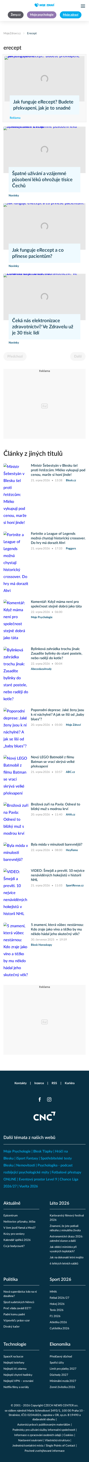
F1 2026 (55, 1316)
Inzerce (39, 1083)
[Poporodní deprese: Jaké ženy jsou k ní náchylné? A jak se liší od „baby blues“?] (15, 729)
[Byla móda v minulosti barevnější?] (15, 852)
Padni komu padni (14, 1314)
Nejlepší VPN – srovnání (18, 1381)
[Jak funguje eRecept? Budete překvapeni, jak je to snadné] (44, 78)
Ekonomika (60, 1344)
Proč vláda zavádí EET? (17, 1308)
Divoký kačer (11, 1326)
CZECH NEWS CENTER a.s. (61, 1405)
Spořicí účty (57, 1362)
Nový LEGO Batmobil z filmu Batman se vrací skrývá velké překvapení (53, 761)
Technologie (14, 1344)
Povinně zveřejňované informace (45, 1451)
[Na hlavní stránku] (44, 5)
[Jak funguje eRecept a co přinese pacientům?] (44, 226)
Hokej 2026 (57, 1304)
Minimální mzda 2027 (63, 1381)
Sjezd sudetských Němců (18, 1302)
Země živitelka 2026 (62, 1387)
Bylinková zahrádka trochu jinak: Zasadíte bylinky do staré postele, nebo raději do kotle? (56, 653)
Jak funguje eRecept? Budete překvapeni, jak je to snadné (43, 105)
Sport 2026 (60, 1279)
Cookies (68, 1435)
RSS (54, 1083)
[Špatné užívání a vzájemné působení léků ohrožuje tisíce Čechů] (44, 150)
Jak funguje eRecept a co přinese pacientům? (38, 253)
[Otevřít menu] (83, 6)
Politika (10, 1279)
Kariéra (70, 1083)
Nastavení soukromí (30, 1440)
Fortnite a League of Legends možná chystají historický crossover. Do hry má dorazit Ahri (58, 538)
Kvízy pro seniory (14, 1234)
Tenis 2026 (57, 1310)
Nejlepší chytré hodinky (17, 1375)
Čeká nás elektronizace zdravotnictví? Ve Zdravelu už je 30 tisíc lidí (42, 326)
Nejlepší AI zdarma (14, 1368)
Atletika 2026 (58, 1322)
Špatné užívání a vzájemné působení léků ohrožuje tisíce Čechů (42, 179)
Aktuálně (12, 1203)
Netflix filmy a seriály (16, 1387)
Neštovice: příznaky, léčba (19, 1221)
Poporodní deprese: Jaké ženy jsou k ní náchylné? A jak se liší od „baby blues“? (57, 714)
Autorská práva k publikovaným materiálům (43, 1424)
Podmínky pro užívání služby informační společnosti (44, 1430)
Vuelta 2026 (28, 1186)
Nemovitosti (25, 1165)
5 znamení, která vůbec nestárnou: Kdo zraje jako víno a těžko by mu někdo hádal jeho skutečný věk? (57, 929)
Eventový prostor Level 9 (38, 1179)
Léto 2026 (59, 1203)
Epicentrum (10, 1215)
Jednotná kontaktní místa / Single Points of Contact (43, 1445)
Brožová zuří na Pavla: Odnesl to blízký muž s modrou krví (55, 807)
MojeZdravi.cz (12, 33)
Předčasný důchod (61, 1356)
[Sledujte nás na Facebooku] (39, 1099)
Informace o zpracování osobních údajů (37, 1435)
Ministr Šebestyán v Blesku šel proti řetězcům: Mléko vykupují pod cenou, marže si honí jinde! (58, 470)
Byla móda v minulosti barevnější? (56, 844)
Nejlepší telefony (13, 1362)
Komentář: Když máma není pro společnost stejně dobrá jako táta (56, 604)
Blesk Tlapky (42, 1151)
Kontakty (20, 1083)
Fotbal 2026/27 (59, 1298)
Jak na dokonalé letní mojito (66, 1257)
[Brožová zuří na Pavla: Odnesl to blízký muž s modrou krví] (15, 819)
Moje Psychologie (17, 1151)
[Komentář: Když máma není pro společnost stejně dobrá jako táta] (15, 621)
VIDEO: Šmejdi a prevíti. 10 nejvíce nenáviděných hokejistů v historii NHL (58, 875)
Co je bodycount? (14, 1246)
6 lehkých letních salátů (64, 1263)
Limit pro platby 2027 (63, 1368)
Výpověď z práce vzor (16, 1320)
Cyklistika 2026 (59, 1328)
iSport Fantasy (27, 1158)
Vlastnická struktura (57, 1440)
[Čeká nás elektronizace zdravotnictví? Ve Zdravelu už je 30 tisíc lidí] (44, 297)
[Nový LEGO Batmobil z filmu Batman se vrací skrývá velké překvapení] (15, 776)
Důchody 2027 (59, 1375)
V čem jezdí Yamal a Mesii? (19, 1227)
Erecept (32, 33)
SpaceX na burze (13, 1356)
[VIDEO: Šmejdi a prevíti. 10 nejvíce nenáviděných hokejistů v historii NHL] (15, 893)
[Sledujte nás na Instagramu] (49, 1099)
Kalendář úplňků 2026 (17, 1240)
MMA (53, 1291)
